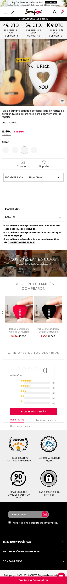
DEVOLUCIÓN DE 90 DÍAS (21, 242)
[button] (6, 12)
